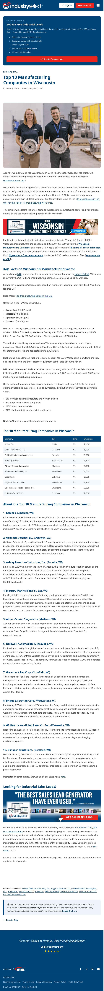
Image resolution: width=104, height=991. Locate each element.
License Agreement (11, 982)
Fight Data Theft (76, 982)
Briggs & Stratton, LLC (60, 888)
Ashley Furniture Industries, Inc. (36, 888)
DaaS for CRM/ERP (11, 987)
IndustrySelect (81, 274)
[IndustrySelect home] (23, 5)
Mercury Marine (52, 891)
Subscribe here (69, 911)
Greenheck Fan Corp (13, 180)
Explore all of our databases (85, 247)
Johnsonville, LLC (26, 891)
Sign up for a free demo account (26, 255)
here (63, 776)
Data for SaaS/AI (29, 987)
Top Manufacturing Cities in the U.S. (34, 295)
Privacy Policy (60, 982)
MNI (19, 274)
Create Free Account (53, 59)
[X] (86, 969)
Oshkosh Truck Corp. (69, 891)
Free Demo (84, 5)
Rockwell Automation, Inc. (14, 894)
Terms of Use (28, 982)
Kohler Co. (39, 891)
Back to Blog (12, 920)
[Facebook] (80, 969)
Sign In (68, 5)
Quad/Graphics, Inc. (88, 891)
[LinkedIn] (92, 969)
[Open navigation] (98, 5)
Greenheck (13, 891)
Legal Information (44, 982)
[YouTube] (98, 969)
